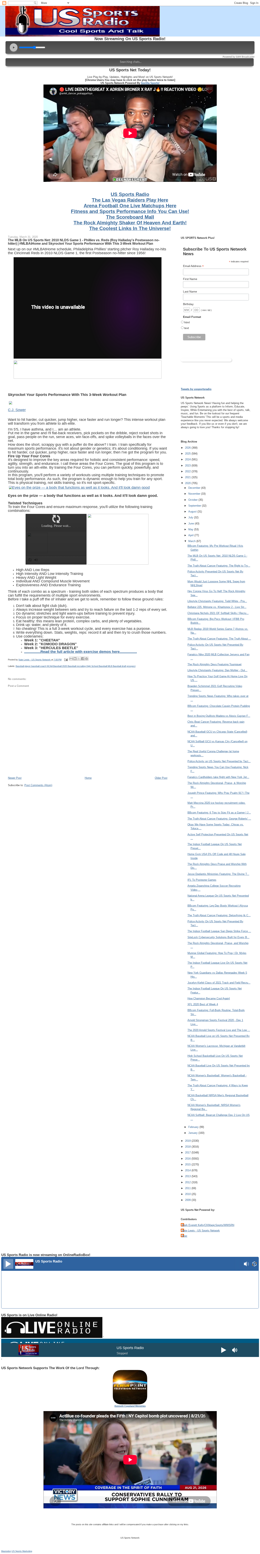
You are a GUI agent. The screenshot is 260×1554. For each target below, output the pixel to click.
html (187, 322)
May (191, 529)
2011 (188, 1188)
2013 (188, 1176)
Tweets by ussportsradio (196, 389)
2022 (188, 471)
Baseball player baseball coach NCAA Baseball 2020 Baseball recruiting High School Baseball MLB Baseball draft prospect (75, 666)
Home (88, 777)
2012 (188, 1182)
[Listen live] (8, 1264)
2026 (188, 447)
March (192, 541)
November (194, 493)
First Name (190, 279)
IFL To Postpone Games (201, 879)
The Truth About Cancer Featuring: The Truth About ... (219, 638)
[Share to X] (79, 659)
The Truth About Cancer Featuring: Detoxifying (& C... (219, 915)
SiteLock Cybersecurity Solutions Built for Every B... (218, 937)
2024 (188, 459)
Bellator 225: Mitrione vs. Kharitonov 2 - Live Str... (216, 607)
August (192, 511)
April (191, 535)
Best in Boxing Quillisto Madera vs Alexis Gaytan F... (218, 715)
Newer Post (15, 777)
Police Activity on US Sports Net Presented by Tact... (219, 761)
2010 (188, 1194)
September (195, 505)
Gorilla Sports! (150, 83)
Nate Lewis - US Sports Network (201, 1230)
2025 (188, 453)
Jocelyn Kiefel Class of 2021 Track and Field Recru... (218, 982)
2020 (188, 483)
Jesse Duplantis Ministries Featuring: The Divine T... (218, 874)
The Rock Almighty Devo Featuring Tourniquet (214, 664)
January (193, 1132)
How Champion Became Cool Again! (208, 998)
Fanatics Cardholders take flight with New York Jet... (218, 777)
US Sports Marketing (22, 1551)
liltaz (184, 1235)
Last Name (190, 291)
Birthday (188, 304)
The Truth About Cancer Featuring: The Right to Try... (218, 565)
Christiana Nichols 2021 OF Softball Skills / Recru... (218, 613)
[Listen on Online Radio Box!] (254, 1264)
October (193, 499)
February (193, 1127)
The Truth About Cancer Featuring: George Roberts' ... (219, 818)
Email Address (193, 266)
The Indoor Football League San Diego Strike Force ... (219, 931)
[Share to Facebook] (83, 659)
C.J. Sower (17, 410)
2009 (188, 1199)
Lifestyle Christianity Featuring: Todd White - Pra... (217, 601)
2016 (188, 1158)
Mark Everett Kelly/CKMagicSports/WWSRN (208, 1225)
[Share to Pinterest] (86, 659)
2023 (188, 465)
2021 (188, 477)
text (186, 328)
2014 (188, 1170)
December (194, 487)
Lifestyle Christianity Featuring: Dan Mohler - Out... (217, 670)
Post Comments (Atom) (38, 785)
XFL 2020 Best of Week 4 (202, 1004)
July (191, 517)
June (191, 523)
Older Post (161, 777)
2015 (188, 1164)
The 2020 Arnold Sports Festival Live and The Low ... (218, 1030)
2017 (188, 1152)
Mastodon (6, 1551)
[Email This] (71, 659)
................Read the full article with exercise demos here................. (80, 652)
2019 (188, 1140)
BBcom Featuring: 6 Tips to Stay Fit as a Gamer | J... (219, 812)
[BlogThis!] (75, 659)
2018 (188, 1146)
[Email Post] (65, 659)
